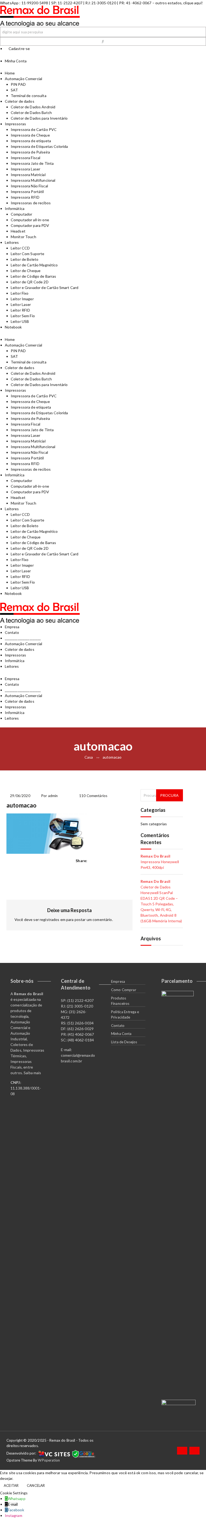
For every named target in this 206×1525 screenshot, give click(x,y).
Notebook (13, 327)
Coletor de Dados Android (33, 107)
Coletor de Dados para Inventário (39, 118)
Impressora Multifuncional (33, 180)
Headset (18, 231)
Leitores (12, 242)
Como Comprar (123, 990)
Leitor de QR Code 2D (30, 282)
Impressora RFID (25, 197)
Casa (88, 757)
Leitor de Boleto (24, 259)
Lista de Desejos (124, 1042)
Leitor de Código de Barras (33, 276)
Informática (15, 208)
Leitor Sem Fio (23, 315)
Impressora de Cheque (30, 135)
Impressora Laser (25, 169)
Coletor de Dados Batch (31, 112)
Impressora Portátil (27, 191)
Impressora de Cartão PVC (34, 129)
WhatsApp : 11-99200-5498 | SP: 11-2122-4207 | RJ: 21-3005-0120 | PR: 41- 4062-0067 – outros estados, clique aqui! (101, 3)
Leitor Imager (22, 299)
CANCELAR (36, 1485)
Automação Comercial (23, 78)
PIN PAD (18, 84)
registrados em (52, 919)
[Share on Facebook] (96, 860)
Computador (21, 214)
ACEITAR (11, 1485)
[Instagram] (194, 1451)
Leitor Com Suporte (28, 253)
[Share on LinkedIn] (120, 860)
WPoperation (49, 1460)
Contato (12, 632)
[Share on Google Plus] (112, 860)
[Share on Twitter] (104, 860)
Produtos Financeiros (120, 1001)
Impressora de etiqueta (31, 140)
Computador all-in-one (30, 219)
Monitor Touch (23, 236)
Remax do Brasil (155, 856)
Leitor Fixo (20, 293)
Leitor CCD (20, 248)
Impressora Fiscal (25, 157)
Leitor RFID (20, 310)
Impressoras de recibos (31, 203)
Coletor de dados (19, 101)
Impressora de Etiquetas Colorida (39, 146)
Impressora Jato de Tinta (32, 163)
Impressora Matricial (28, 174)
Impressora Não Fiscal (29, 186)
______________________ (23, 638)
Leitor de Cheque (26, 270)
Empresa (12, 626)
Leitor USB (20, 321)
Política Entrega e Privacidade (125, 1014)
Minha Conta (121, 1033)
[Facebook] (182, 1451)
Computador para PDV (30, 225)
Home (10, 73)
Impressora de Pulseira (30, 152)
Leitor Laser (21, 304)
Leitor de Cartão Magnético (34, 265)
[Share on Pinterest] (128, 860)
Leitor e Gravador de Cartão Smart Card (44, 287)
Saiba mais (32, 1072)
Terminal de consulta (28, 95)
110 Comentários (93, 796)
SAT (14, 90)
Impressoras (15, 124)
